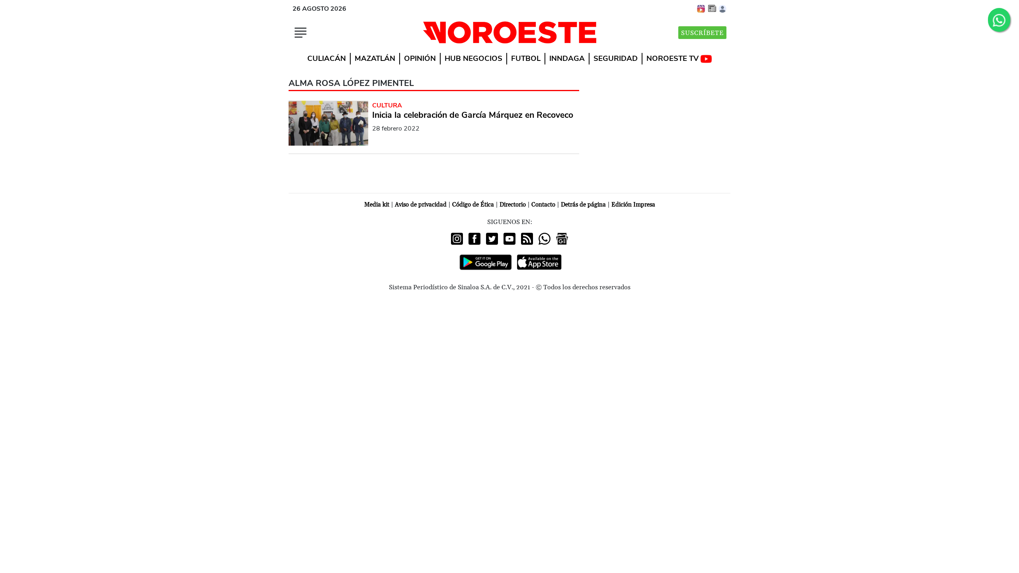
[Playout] (701, 8)
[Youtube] (509, 239)
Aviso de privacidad (421, 205)
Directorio (513, 205)
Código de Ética (473, 205)
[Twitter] (492, 239)
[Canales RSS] (527, 239)
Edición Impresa (633, 205)
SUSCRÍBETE (702, 33)
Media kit (376, 205)
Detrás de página (583, 205)
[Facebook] (474, 239)
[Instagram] (457, 239)
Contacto (543, 205)
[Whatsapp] (544, 239)
